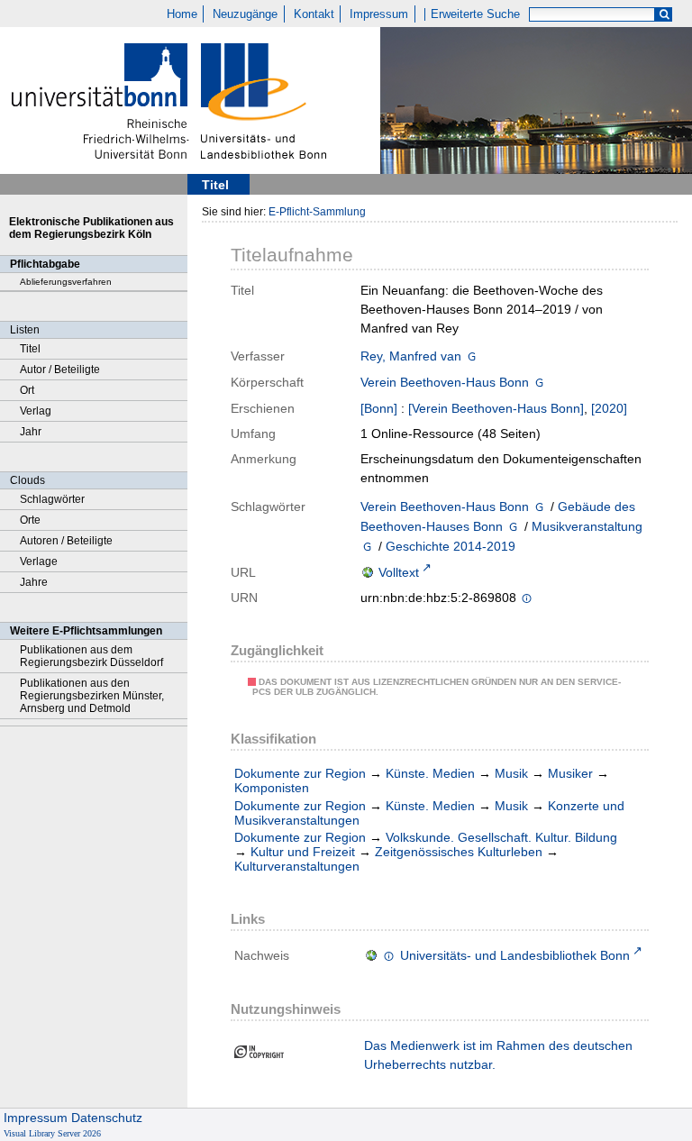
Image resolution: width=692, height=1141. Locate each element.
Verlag (35, 411)
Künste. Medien (430, 773)
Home (182, 14)
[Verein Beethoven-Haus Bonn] (496, 408)
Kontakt (314, 14)
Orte (30, 520)
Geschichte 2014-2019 (450, 546)
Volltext (398, 572)
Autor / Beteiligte (60, 369)
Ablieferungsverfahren (66, 282)
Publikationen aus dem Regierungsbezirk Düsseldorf (91, 656)
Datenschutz (106, 1117)
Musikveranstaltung (587, 526)
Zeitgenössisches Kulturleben (458, 851)
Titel (30, 348)
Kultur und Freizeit (302, 851)
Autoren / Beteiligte (66, 540)
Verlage (39, 561)
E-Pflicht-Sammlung (317, 211)
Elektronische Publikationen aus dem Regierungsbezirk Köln (91, 228)
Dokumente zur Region (300, 773)
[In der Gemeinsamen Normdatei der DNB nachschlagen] (471, 356)
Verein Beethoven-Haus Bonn (444, 382)
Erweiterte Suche (475, 14)
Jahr (30, 431)
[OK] (664, 15)
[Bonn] (378, 408)
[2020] (609, 408)
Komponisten (271, 787)
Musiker (570, 773)
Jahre (34, 582)
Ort (27, 390)
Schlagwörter (52, 499)
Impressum (379, 14)
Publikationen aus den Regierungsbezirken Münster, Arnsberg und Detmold (92, 696)
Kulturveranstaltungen (297, 866)
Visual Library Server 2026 (52, 1133)
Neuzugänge (245, 14)
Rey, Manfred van (410, 356)
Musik (511, 773)
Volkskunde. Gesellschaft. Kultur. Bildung (501, 837)
